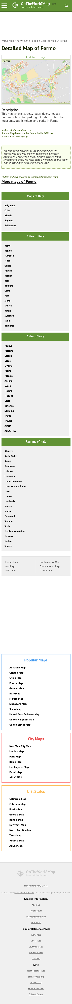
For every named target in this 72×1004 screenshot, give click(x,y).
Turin (7, 320)
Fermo (34, 40)
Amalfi (8, 425)
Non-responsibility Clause (36, 885)
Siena (7, 300)
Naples (8, 270)
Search (66, 5)
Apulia (8, 461)
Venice (8, 250)
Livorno (9, 365)
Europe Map (11, 562)
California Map (17, 798)
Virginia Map (16, 840)
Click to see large (36, 57)
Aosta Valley (11, 456)
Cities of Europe (36, 994)
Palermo (9, 350)
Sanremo (9, 410)
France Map (16, 683)
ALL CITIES (10, 430)
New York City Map (20, 746)
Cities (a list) (35, 940)
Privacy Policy (36, 910)
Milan (7, 260)
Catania (8, 355)
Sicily (7, 526)
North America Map (49, 562)
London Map (16, 751)
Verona (8, 275)
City (26, 40)
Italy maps (10, 205)
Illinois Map (16, 819)
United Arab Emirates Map (24, 714)
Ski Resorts (10, 225)
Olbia (7, 400)
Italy (19, 40)
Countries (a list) (36, 946)
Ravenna (9, 405)
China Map (15, 677)
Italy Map (14, 693)
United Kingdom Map (21, 719)
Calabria (9, 471)
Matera (8, 390)
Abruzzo (9, 451)
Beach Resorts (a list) (36, 970)
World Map (8, 40)
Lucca (8, 385)
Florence (9, 255)
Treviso (8, 420)
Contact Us (36, 922)
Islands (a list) (36, 982)
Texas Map (15, 835)
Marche (8, 506)
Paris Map (15, 756)
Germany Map (17, 688)
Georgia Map (16, 814)
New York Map (17, 824)
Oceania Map (46, 570)
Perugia (9, 375)
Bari (7, 280)
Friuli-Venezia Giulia (15, 486)
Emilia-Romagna (13, 481)
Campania (10, 476)
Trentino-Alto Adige (15, 531)
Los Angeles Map (19, 767)
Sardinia (9, 521)
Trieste (8, 305)
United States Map (20, 724)
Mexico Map (16, 698)
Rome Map (15, 761)
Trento (8, 415)
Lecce (8, 360)
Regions (9, 220)
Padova (8, 345)
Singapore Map (18, 703)
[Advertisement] (36, 26)
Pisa (7, 295)
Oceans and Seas (36, 988)
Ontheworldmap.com (24, 892)
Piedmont (10, 516)
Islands (8, 215)
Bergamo (9, 325)
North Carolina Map (20, 830)
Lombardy (10, 501)
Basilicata (10, 466)
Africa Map (10, 570)
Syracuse (9, 315)
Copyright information (36, 916)
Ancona (8, 380)
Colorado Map (17, 804)
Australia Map (17, 667)
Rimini (8, 310)
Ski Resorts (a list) (36, 976)
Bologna (9, 285)
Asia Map (10, 566)
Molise (8, 511)
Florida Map (16, 809)
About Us (36, 904)
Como (7, 290)
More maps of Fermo (19, 181)
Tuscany (9, 536)
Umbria (8, 541)
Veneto (8, 546)
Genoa (8, 265)
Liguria (8, 496)
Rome (8, 245)
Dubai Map (15, 772)
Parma (8, 370)
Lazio (7, 491)
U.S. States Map (36, 952)
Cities (7, 210)
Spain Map (15, 709)
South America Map (50, 566)
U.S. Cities (36, 958)
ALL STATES (16, 845)
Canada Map (16, 672)
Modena (9, 395)
